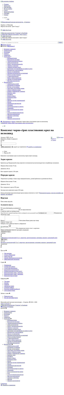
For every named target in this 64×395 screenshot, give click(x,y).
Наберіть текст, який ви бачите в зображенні (13, 223)
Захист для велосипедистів (15, 64)
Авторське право (9, 286)
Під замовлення (6, 147)
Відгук (3, 220)
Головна (6, 4)
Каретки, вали (11, 93)
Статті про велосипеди (10, 268)
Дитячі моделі (8, 50)
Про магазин (7, 7)
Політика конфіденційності (12, 289)
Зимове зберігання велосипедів (13, 258)
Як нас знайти (8, 9)
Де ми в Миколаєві (9, 255)
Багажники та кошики (13, 85)
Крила (9, 99)
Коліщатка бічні (11, 97)
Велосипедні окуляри (13, 59)
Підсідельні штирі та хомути (15, 106)
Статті (6, 10)
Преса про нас (8, 256)
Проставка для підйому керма (15, 88)
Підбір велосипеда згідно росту (13, 271)
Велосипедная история (10, 275)
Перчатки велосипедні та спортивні (17, 73)
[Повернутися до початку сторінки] (7, 1)
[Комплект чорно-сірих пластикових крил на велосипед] (17, 123)
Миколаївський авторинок (11, 259)
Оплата (6, 15)
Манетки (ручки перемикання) (16, 100)
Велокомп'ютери (12, 58)
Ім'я (2, 209)
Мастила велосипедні (13, 114)
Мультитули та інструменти (15, 70)
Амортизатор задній (13, 84)
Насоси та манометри (13, 71)
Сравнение (4, 383)
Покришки (10, 108)
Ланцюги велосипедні (13, 118)
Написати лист (8, 296)
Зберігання (7, 5)
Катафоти (10, 94)
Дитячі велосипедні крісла (14, 61)
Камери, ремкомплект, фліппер (16, 91)
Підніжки (10, 105)
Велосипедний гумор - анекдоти (13, 272)
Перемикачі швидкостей (14, 103)
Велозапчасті (8, 82)
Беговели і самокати (10, 49)
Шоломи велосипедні (13, 81)
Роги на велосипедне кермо (15, 109)
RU (8, 19)
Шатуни (9, 117)
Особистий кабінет (9, 266)
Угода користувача (9, 290)
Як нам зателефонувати (11, 297)
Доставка (6, 13)
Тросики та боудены (13, 115)
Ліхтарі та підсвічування (14, 79)
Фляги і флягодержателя (14, 78)
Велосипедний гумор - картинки (13, 274)
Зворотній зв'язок (9, 12)
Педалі (9, 102)
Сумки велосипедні (12, 76)
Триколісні (7, 55)
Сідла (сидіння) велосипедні (15, 112)
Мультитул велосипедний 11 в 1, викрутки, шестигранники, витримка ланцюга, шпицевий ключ (28, 242)
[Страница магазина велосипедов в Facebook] (14, 33)
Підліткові (7, 52)
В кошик (4, 239)
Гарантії (6, 284)
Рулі (8, 111)
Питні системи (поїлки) (14, 75)
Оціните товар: (5, 222)
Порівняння (7, 265)
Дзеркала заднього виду (14, 67)
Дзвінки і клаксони (12, 65)
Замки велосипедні (12, 62)
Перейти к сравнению (8, 385)
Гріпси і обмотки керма (14, 90)
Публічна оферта (9, 287)
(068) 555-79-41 (6, 36)
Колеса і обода (11, 96)
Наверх (11, 306)
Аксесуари (7, 56)
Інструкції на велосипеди (11, 269)
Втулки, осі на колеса (13, 87)
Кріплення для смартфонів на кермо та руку (19, 68)
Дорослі (6, 53)
